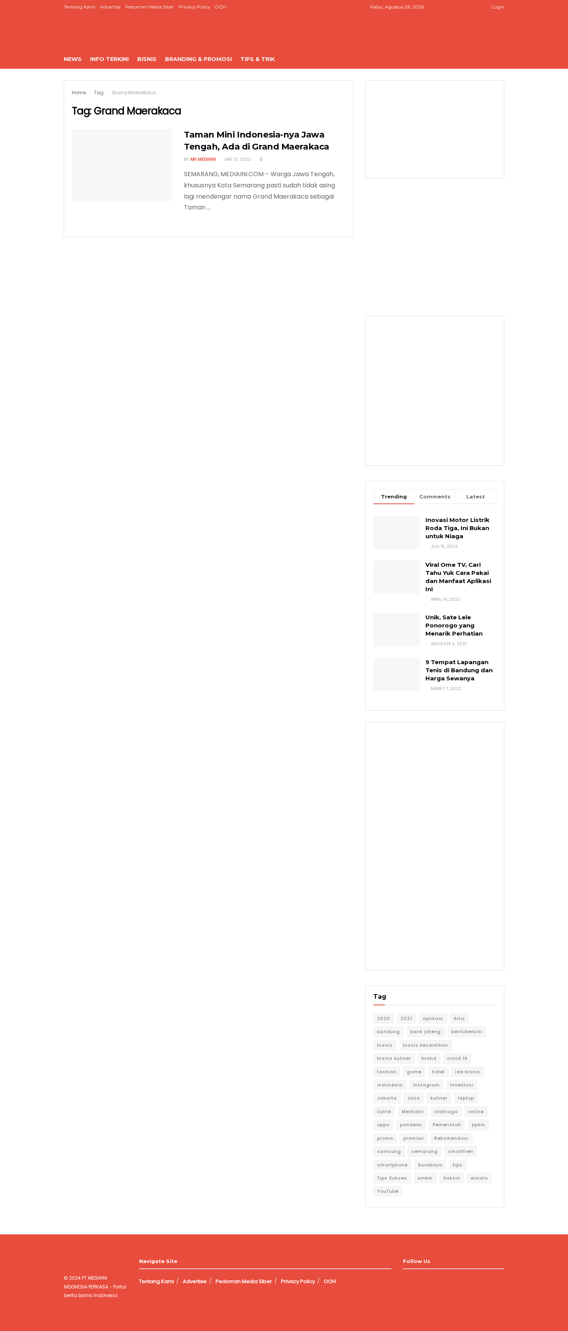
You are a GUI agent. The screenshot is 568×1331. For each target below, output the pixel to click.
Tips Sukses (392, 1178)
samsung (389, 1151)
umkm (425, 1178)
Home (79, 92)
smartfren (460, 1151)
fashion (386, 1072)
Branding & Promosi (198, 59)
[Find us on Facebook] (445, 7)
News (73, 59)
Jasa (413, 1098)
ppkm (478, 1125)
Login (497, 7)
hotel (438, 1072)
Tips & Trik (257, 59)
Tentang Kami (79, 7)
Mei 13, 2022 (237, 159)
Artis (459, 1018)
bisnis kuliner (394, 1058)
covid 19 (457, 1058)
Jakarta (387, 1098)
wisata (479, 1178)
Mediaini (413, 1111)
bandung (388, 1031)
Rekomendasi (451, 1138)
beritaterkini (466, 1031)
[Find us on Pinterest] (474, 7)
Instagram (426, 1085)
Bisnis (146, 59)
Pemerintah (447, 1125)
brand (429, 1058)
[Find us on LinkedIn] (465, 7)
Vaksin (451, 1178)
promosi (413, 1138)
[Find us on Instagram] (455, 7)
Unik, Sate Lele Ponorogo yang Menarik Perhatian (454, 625)
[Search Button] (501, 59)
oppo (383, 1125)
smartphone (392, 1165)
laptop (466, 1098)
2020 (383, 1018)
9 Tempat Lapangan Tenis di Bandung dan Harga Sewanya (459, 670)
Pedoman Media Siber (149, 7)
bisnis (385, 1045)
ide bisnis (467, 1072)
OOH (221, 7)
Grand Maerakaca (134, 92)
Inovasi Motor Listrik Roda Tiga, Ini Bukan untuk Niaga (457, 528)
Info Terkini (109, 59)
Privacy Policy (194, 7)
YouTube (387, 1191)
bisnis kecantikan (425, 1045)
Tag (99, 92)
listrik (384, 1111)
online (476, 1111)
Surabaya (430, 1165)
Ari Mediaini (203, 159)
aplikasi (433, 1018)
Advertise (110, 7)
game (414, 1072)
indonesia (390, 1085)
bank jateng (425, 1031)
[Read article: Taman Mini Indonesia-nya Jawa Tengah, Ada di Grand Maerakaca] (122, 165)
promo (385, 1138)
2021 (406, 1018)
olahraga (446, 1111)
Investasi (462, 1085)
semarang (425, 1151)
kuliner (438, 1098)
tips (458, 1165)
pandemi (411, 1125)
